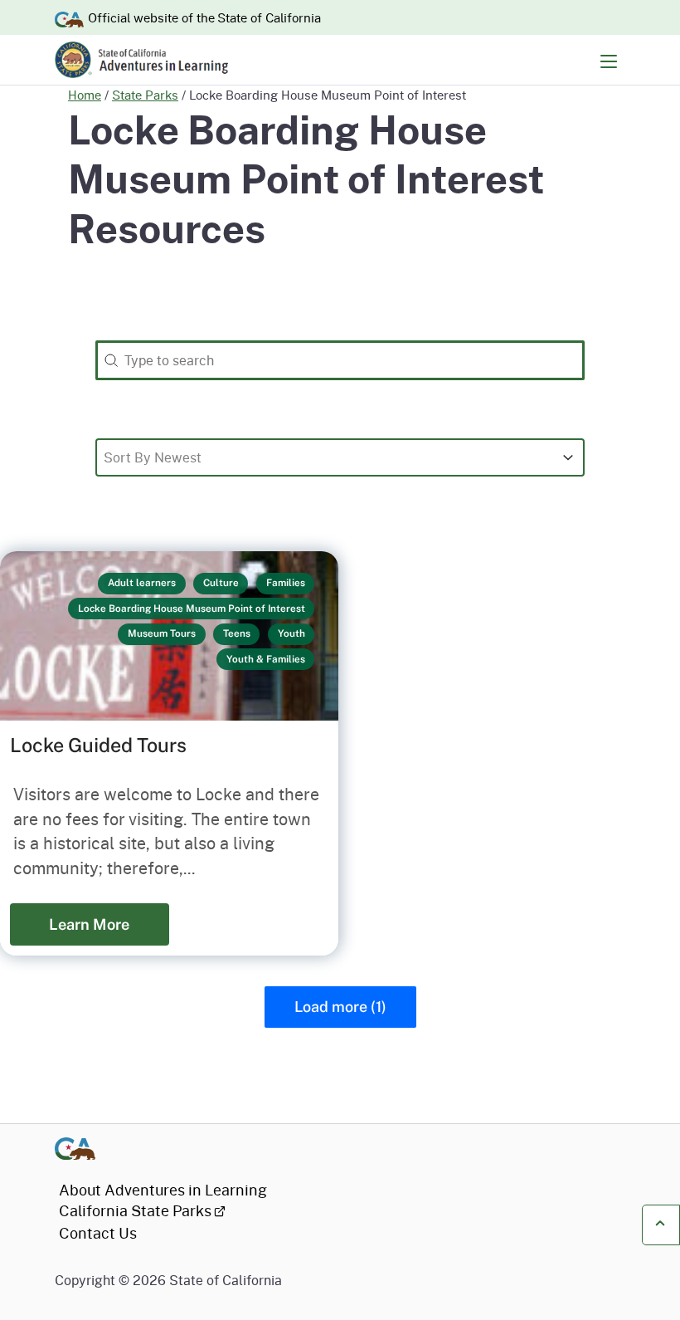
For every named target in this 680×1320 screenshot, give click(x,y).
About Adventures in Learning (163, 1189)
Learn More (89, 924)
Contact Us (98, 1233)
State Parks (145, 95)
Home (84, 95)
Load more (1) (340, 1006)
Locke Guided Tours (98, 745)
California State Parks (135, 1210)
